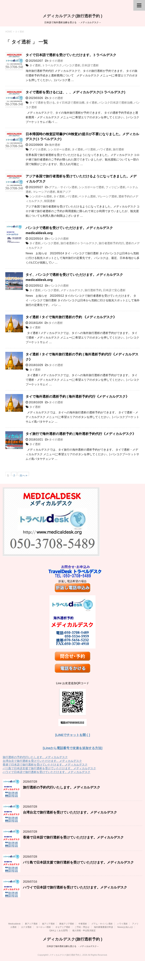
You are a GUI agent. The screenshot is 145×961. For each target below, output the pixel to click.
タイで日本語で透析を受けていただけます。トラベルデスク (71, 55)
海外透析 (54, 144)
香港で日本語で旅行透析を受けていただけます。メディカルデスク (45, 764)
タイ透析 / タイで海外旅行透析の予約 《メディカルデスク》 (71, 317)
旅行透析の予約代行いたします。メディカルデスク (35, 757)
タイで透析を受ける (42, 102)
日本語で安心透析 (114, 290)
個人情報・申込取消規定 (84, 930)
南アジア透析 (48, 924)
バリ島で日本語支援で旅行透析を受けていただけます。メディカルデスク (49, 768)
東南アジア (64, 191)
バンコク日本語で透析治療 (116, 102)
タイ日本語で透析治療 (70, 102)
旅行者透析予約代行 (111, 243)
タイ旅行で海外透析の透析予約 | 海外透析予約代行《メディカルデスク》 (81, 434)
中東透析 (83, 924)
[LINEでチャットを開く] (72, 735)
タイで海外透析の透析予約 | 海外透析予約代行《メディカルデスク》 (77, 396)
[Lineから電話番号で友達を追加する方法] (72, 748)
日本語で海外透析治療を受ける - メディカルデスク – (72, 946)
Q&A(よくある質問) (58, 930)
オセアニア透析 (62, 927)
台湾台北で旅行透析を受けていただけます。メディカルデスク (42, 760)
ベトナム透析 (87, 196)
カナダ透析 (26, 927)
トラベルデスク (52, 65)
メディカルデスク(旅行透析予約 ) (72, 16)
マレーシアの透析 (44, 191)
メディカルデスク (71, 290)
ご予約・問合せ (82, 927)
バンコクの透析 (59, 238)
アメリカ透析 (37, 149)
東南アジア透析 (66, 924)
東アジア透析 (31, 924)
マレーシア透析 (107, 196)
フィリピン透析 (115, 187)
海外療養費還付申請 (103, 927)
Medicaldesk (14, 924)
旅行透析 (118, 149)
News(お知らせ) (125, 927)
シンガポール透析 (59, 149)
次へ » (23, 475)
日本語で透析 (90, 65)
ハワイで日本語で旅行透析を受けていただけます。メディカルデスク (46, 772)
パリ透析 (90, 149)
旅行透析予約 (93, 290)
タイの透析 (56, 60)
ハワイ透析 (104, 149)
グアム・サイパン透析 (63, 187)
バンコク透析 (71, 65)
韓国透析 (49, 201)
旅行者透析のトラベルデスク (78, 243)
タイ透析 (35, 65)
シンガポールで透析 (91, 187)
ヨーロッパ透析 (43, 927)
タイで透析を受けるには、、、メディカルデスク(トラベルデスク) (75, 92)
